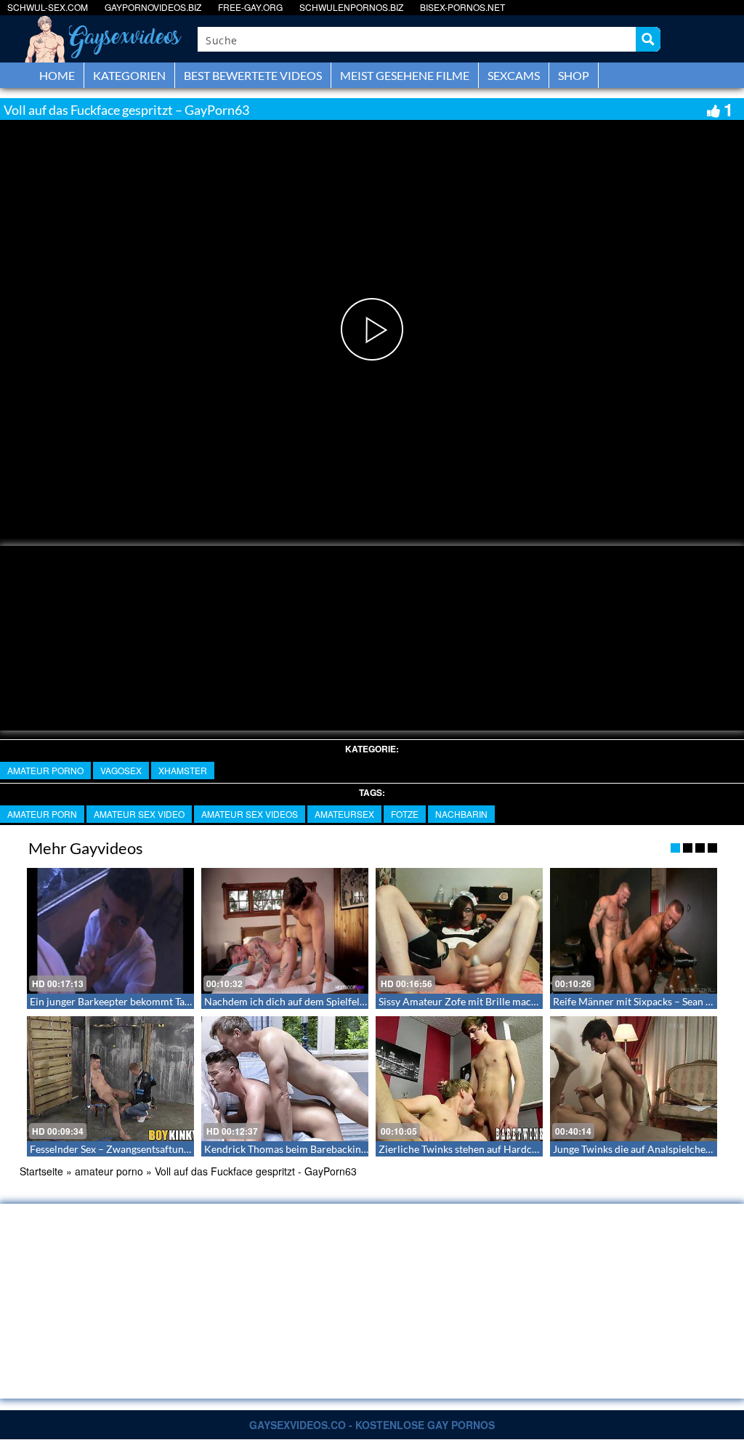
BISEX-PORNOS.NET (462, 7)
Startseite (41, 1171)
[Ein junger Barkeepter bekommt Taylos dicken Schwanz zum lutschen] (110, 931)
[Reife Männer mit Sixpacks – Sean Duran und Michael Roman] (633, 931)
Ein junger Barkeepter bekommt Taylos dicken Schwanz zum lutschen (184, 1001)
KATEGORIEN (129, 75)
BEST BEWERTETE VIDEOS (253, 75)
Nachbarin (461, 814)
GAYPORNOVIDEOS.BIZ (153, 7)
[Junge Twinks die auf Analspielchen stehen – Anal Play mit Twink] (633, 1079)
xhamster (182, 770)
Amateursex (344, 814)
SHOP (573, 75)
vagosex (121, 770)
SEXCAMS (514, 75)
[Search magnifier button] (648, 39)
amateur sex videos (249, 814)
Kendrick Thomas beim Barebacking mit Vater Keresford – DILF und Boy (367, 1149)
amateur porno (45, 770)
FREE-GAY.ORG (250, 7)
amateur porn (42, 814)
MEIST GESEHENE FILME (404, 75)
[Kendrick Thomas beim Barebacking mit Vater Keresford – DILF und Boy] (284, 1079)
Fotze (404, 814)
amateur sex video (139, 814)
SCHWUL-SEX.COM (47, 7)
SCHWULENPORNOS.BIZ (351, 7)
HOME (57, 75)
